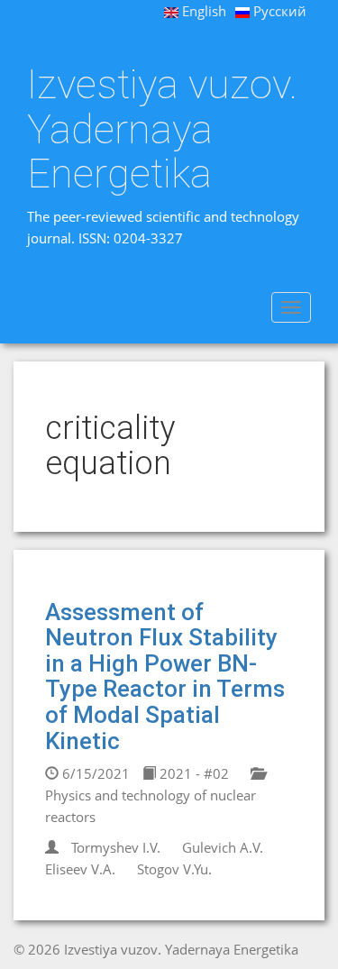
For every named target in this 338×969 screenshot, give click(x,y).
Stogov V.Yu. (174, 869)
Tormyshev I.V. (115, 847)
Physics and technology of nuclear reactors (150, 806)
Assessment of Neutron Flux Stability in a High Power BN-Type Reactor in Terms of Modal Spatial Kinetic (165, 676)
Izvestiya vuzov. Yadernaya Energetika (162, 129)
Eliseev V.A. (80, 869)
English (202, 11)
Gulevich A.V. (222, 847)
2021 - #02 (192, 773)
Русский (278, 11)
